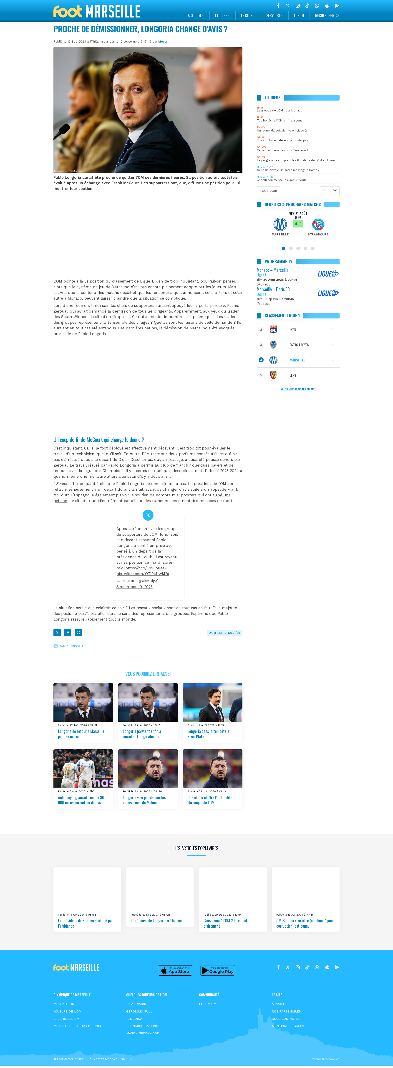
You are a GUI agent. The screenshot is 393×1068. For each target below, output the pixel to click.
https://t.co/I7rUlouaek (146, 568)
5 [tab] (313, 248)
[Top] (380, 1058)
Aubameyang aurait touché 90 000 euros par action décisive (81, 799)
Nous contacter (286, 1018)
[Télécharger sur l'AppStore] (327, 5)
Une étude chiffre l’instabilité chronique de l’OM (209, 799)
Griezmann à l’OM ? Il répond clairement (225, 923)
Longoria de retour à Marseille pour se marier (81, 733)
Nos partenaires (286, 1011)
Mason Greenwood (142, 1033)
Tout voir (268, 190)
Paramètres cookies (325, 1059)
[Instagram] (298, 5)
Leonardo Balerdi (142, 1026)
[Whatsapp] (78, 632)
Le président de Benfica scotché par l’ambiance (85, 923)
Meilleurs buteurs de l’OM (77, 1026)
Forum (299, 15)
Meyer (163, 41)
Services (273, 15)
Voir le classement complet (298, 388)
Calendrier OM (66, 1018)
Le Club (246, 15)
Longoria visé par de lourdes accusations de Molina (144, 799)
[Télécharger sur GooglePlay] (337, 5)
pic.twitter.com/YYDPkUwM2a (142, 574)
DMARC (126, 1059)
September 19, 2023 (134, 587)
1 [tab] (283, 248)
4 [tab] (305, 248)
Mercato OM (64, 1004)
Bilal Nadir (136, 1004)
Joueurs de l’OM (67, 1011)
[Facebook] (278, 5)
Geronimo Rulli (139, 1011)
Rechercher (324, 15)
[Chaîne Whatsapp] (317, 5)
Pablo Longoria (71, 646)
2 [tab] (291, 248)
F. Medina (134, 1018)
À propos (279, 1004)
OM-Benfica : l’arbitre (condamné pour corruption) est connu (305, 923)
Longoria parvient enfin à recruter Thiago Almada (142, 733)
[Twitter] (287, 5)
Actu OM (194, 15)
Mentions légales (288, 1026)
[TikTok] (307, 5)
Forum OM (207, 1004)
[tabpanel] (298, 226)
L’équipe (221, 15)
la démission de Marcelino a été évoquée (196, 328)
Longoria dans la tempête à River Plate (208, 733)
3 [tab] (298, 248)
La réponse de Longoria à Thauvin (156, 921)
